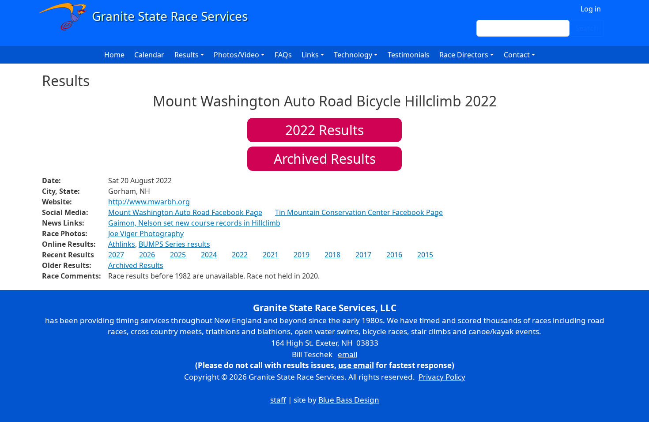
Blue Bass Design (348, 400)
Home (114, 55)
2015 (425, 255)
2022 (240, 255)
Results (324, 130)
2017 (363, 255)
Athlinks (121, 244)
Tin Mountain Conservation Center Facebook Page (359, 212)
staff (278, 400)
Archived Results (325, 159)
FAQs (283, 55)
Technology (353, 55)
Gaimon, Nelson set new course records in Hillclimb (194, 223)
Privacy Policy (442, 377)
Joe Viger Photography (146, 233)
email (347, 354)
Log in (591, 9)
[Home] (147, 16)
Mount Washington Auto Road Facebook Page (185, 212)
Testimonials (409, 55)
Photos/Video (236, 55)
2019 (301, 255)
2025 (178, 255)
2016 (394, 255)
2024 (209, 255)
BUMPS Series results (174, 244)
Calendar (149, 55)
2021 (271, 255)
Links (310, 55)
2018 (332, 255)
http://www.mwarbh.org (149, 202)
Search (586, 28)
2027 (116, 255)
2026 (147, 255)
